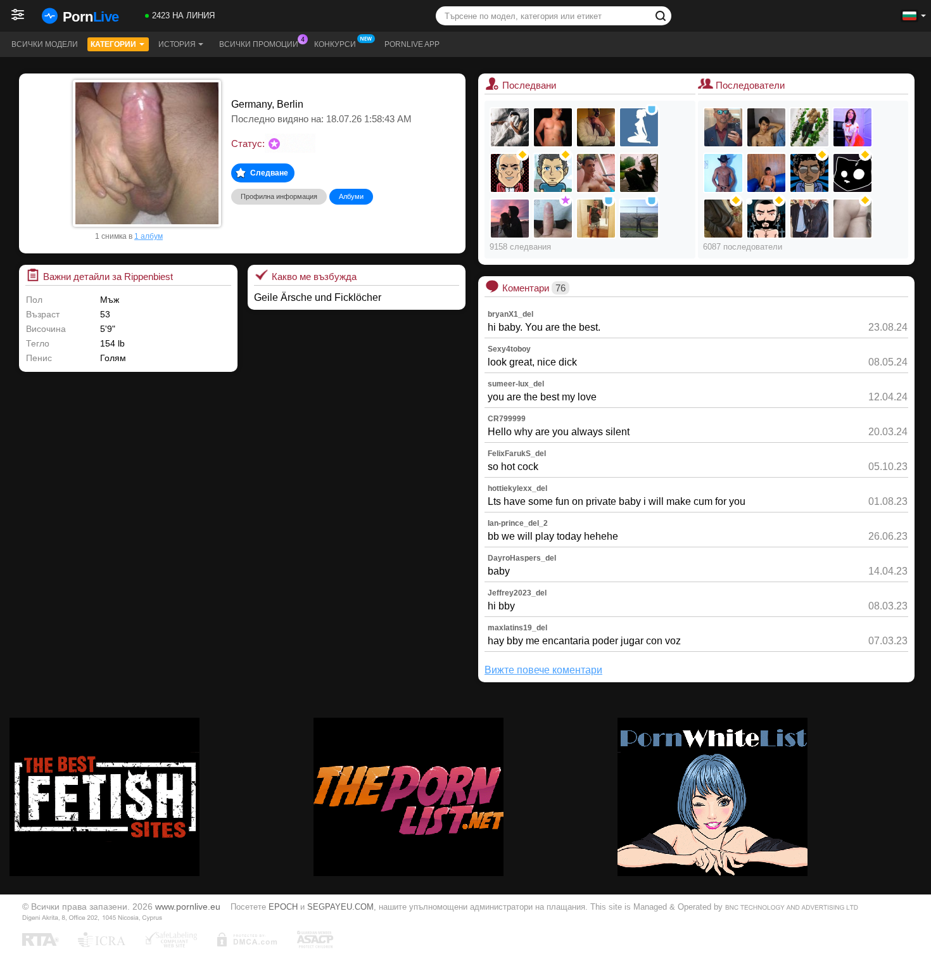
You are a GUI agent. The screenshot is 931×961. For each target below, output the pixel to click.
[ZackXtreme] (766, 127)
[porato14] (510, 173)
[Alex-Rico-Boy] (553, 127)
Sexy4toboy (509, 349)
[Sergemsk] (596, 218)
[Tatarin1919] (723, 218)
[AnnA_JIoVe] (639, 127)
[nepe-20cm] (809, 127)
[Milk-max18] (852, 127)
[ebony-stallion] (723, 173)
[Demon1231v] (852, 218)
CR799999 (507, 418)
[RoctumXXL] (596, 127)
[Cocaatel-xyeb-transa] (766, 218)
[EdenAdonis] (596, 173)
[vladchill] (553, 173)
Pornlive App (412, 44)
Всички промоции (258, 44)
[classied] (510, 218)
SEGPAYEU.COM (340, 907)
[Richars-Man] (766, 173)
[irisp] (809, 173)
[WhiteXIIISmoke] (852, 173)
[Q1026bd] (553, 218)
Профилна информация (279, 196)
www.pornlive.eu (187, 906)
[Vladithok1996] (639, 173)
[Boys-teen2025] (809, 218)
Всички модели (44, 44)
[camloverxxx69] (510, 127)
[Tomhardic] (723, 127)
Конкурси (335, 44)
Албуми (351, 196)
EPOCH (283, 907)
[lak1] (639, 218)
